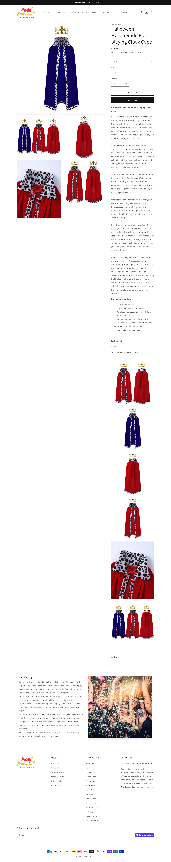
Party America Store (88, 856)
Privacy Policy (56, 785)
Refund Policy (56, 781)
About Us (55, 763)
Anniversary (91, 763)
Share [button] (116, 657)
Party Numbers (92, 807)
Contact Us (55, 768)
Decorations (91, 777)
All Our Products (93, 821)
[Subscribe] (59, 835)
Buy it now (133, 100)
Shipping (124, 52)
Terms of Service (57, 772)
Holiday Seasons (92, 816)
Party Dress (90, 790)
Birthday (89, 812)
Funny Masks (91, 781)
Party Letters (91, 799)
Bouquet (89, 772)
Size (112, 68)
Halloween (90, 785)
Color (113, 56)
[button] (51, 12)
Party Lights (91, 803)
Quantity (114, 79)
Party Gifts (90, 794)
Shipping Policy (57, 777)
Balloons (89, 768)
